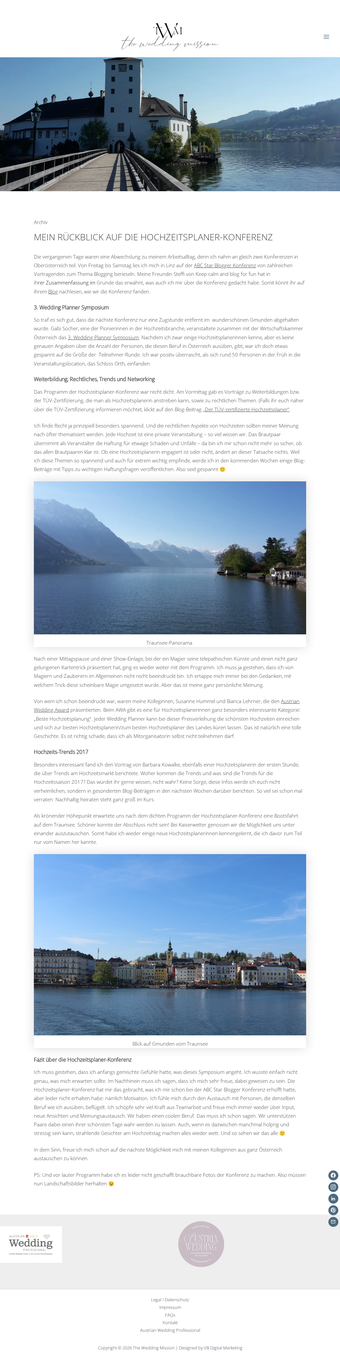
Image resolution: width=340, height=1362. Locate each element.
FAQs (170, 1315)
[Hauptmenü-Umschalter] (326, 37)
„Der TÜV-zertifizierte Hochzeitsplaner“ (246, 409)
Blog (53, 291)
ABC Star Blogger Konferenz (225, 265)
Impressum (170, 1307)
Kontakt (170, 1322)
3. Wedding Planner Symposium (103, 337)
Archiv (40, 222)
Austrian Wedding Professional (170, 1330)
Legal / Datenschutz (170, 1300)
